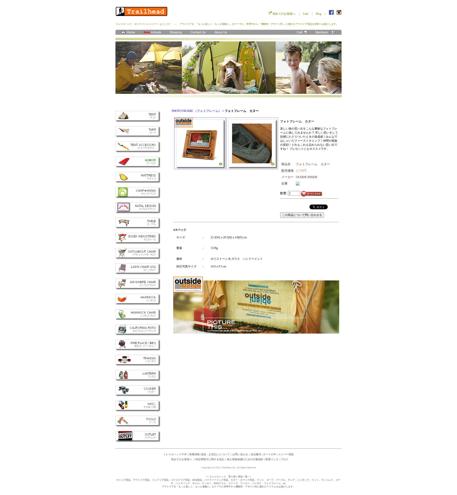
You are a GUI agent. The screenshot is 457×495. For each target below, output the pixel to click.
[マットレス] (138, 182)
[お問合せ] (199, 33)
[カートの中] (301, 33)
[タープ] (138, 136)
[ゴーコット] (138, 167)
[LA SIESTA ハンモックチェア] (138, 319)
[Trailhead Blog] (151, 33)
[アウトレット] (138, 441)
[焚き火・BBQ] (138, 350)
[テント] (138, 121)
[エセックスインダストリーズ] (138, 243)
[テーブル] (138, 228)
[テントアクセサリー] (138, 152)
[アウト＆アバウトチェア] (138, 258)
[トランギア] (138, 365)
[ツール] (138, 426)
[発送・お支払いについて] (175, 33)
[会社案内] (222, 33)
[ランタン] (138, 380)
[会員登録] (327, 33)
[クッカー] (138, 395)
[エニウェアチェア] (138, 289)
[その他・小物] (138, 411)
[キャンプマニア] (138, 197)
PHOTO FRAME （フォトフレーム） (197, 111)
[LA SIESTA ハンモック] (138, 304)
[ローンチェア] (138, 273)
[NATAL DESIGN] (138, 213)
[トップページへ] (127, 33)
